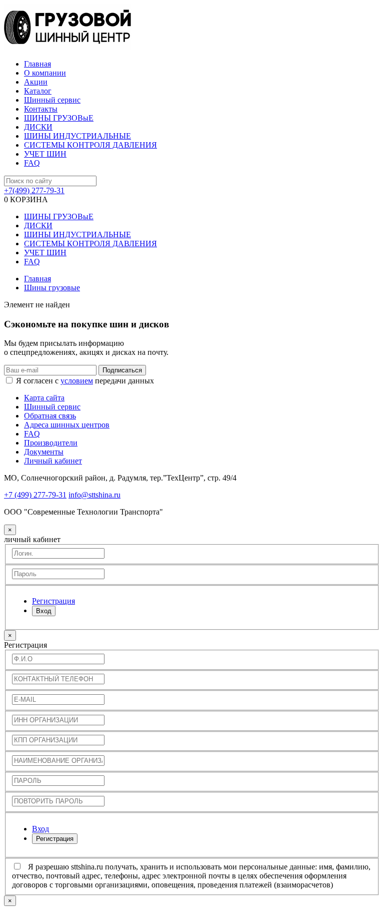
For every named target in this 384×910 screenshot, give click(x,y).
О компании (45, 73)
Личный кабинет (53, 461)
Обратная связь (50, 415)
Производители (51, 442)
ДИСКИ (38, 127)
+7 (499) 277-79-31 (35, 495)
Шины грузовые (52, 287)
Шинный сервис (52, 100)
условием (76, 380)
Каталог (38, 91)
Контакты (41, 109)
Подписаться (122, 370)
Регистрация (55, 838)
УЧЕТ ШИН (45, 154)
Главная (37, 64)
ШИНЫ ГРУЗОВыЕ (59, 118)
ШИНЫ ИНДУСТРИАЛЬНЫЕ (77, 136)
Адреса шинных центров (67, 424)
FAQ (32, 163)
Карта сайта (44, 397)
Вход (44, 611)
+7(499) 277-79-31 (34, 190)
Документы (44, 451)
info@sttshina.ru (94, 495)
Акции (36, 82)
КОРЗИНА (26, 199)
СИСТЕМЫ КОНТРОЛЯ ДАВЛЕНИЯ (90, 145)
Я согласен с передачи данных (85, 380)
